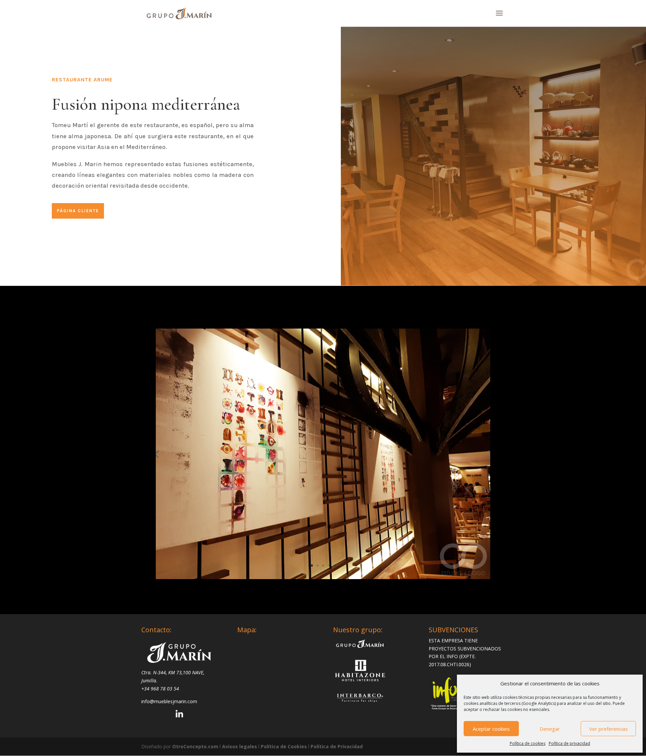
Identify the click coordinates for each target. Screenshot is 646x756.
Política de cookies (527, 743)
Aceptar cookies (491, 728)
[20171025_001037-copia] (323, 579)
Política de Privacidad (337, 746)
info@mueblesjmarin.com (169, 701)
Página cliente (78, 210)
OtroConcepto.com (195, 746)
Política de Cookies (284, 746)
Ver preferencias (608, 728)
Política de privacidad (569, 743)
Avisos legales (240, 746)
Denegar (550, 728)
